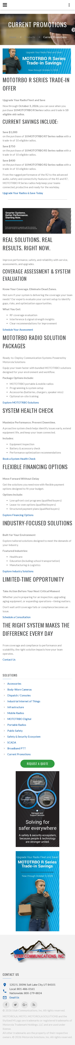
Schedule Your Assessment (18, 329)
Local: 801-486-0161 (22, 988)
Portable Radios (16, 724)
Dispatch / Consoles (19, 695)
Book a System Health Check (19, 458)
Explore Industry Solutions (18, 571)
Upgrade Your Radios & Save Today (23, 193)
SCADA (11, 742)
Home (12, 37)
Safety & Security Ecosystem (23, 736)
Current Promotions (19, 754)
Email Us (14, 997)
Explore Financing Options (18, 515)
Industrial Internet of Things (23, 701)
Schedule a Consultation (17, 617)
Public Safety (15, 730)
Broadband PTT (16, 748)
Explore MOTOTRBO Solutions (21, 402)
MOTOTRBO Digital (19, 718)
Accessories (14, 683)
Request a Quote (37, 764)
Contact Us (9, 659)
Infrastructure (15, 707)
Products (29, 37)
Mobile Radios (15, 713)
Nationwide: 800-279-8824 (25, 993)
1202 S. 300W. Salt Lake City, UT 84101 (32, 984)
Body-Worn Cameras (19, 689)
